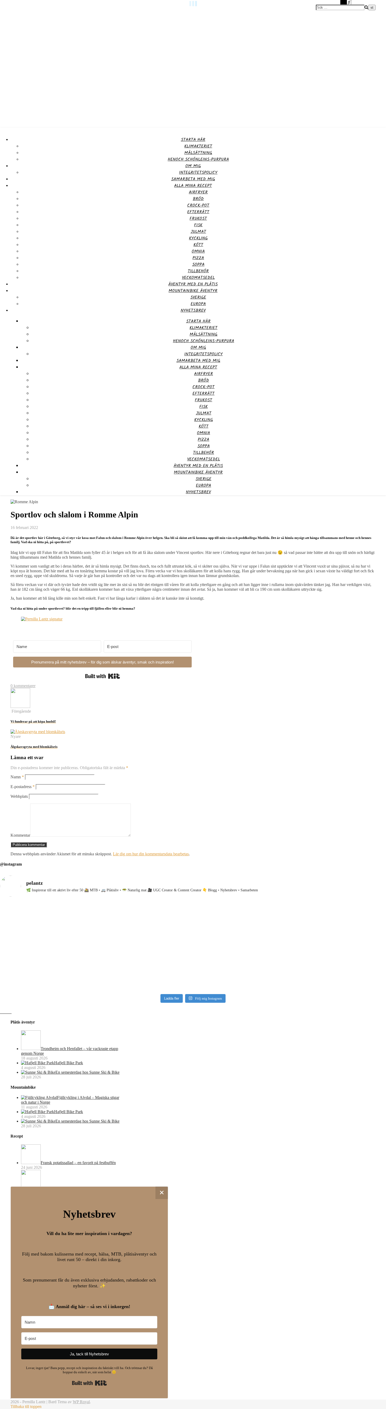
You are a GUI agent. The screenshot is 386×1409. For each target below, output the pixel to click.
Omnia (198, 251)
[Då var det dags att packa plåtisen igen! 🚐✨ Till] (338, 941)
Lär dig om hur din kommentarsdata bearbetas (151, 854)
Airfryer (198, 192)
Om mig (193, 166)
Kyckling (198, 238)
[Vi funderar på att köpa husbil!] (20, 706)
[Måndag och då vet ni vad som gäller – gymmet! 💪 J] (47, 946)
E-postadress (23, 786)
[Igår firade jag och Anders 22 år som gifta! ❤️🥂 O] (144, 944)
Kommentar (20, 835)
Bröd (198, 199)
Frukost (198, 218)
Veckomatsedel (198, 277)
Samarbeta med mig (193, 179)
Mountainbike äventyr (193, 290)
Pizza (198, 258)
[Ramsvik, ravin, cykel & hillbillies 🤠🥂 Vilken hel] (241, 941)
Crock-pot (198, 205)
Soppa (198, 264)
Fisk (198, 225)
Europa (198, 304)
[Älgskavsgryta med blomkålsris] (38, 731)
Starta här (193, 139)
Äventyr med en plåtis (193, 284)
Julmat (198, 231)
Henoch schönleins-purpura (198, 159)
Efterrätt (198, 212)
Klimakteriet (198, 146)
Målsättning (198, 153)
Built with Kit (102, 676)
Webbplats (19, 796)
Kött (198, 244)
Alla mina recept (193, 185)
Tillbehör (198, 271)
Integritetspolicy (198, 172)
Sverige (198, 297)
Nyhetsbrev (193, 310)
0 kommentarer (23, 685)
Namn (17, 777)
